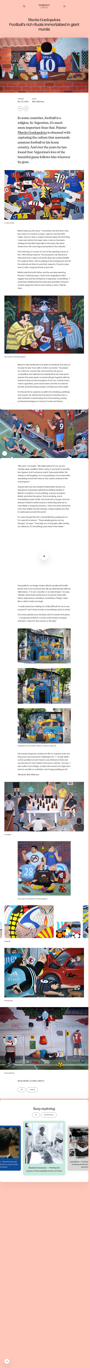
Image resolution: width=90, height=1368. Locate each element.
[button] (44, 65)
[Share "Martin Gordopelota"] (6, 1361)
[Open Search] (24, 6)
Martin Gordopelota (32, 133)
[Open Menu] (64, 6)
